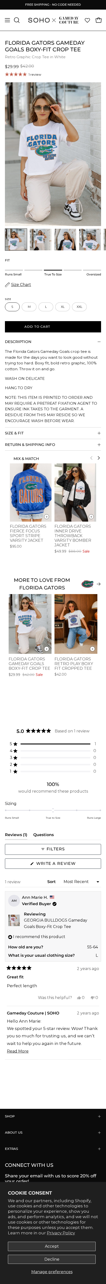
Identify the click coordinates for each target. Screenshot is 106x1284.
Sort (52, 881)
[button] (16, 20)
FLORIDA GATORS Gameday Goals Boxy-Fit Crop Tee (29, 664)
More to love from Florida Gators (42, 584)
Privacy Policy (61, 1232)
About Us (13, 1132)
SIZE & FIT (14, 433)
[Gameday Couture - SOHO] (53, 20)
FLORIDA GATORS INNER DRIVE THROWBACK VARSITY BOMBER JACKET (72, 535)
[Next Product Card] (98, 458)
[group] (53, 4)
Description (18, 341)
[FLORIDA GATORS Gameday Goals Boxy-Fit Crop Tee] (16, 239)
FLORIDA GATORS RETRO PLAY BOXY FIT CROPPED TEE (73, 664)
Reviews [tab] (16, 836)
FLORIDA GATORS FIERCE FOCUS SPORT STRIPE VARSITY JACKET (28, 533)
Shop (10, 1116)
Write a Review (67, 865)
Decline (51, 1259)
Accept (52, 1246)
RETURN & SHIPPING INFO (30, 444)
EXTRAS (11, 1149)
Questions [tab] (43, 836)
